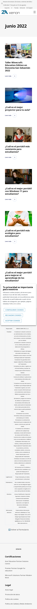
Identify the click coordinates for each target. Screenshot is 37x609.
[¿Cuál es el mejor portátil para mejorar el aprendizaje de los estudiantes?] (18, 260)
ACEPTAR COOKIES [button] (12, 321)
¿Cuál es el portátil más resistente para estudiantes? (17, 149)
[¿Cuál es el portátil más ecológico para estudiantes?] (18, 218)
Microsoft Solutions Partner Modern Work (18, 576)
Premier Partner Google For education (15, 569)
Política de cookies (12, 599)
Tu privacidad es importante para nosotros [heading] (18, 288)
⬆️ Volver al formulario (18, 529)
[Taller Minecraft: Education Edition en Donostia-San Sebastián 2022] (18, 50)
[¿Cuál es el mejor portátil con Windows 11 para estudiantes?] (18, 176)
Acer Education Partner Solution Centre (16, 562)
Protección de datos (12, 594)
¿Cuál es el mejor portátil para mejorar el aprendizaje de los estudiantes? (18, 276)
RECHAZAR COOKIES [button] (13, 315)
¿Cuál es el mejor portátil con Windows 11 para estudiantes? (18, 191)
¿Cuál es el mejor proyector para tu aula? (17, 108)
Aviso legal (9, 590)
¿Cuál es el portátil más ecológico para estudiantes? (17, 233)
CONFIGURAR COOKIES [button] (14, 310)
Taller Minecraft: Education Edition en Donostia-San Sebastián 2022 (17, 66)
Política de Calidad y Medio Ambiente (18, 604)
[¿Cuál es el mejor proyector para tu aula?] (18, 95)
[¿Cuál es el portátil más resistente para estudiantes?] (18, 134)
